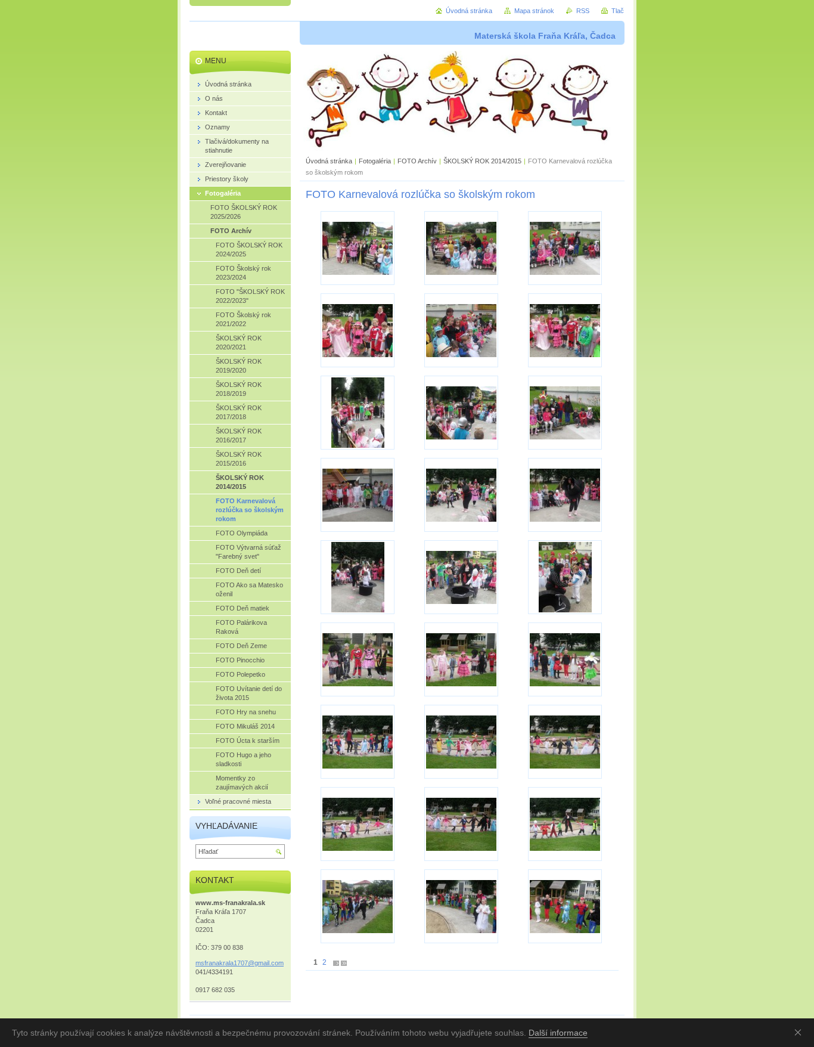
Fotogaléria (375, 161)
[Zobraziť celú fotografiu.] (357, 248)
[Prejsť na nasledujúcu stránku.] (336, 962)
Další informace (558, 1032)
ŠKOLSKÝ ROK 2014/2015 (482, 161)
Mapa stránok (534, 10)
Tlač (617, 10)
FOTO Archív (418, 161)
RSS (582, 10)
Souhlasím (800, 1032)
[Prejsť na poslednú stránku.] (344, 962)
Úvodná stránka (329, 161)
